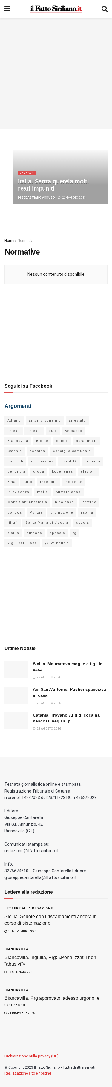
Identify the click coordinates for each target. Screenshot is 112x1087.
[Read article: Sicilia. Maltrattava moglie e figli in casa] (16, 669)
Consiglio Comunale (72, 451)
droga (38, 471)
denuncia (16, 471)
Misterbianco (68, 492)
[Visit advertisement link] (56, 73)
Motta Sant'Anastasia (27, 502)
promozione (61, 512)
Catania (14, 451)
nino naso (64, 502)
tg (74, 533)
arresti (13, 431)
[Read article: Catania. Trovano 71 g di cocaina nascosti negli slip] (16, 720)
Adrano (14, 420)
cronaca (92, 461)
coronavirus (42, 461)
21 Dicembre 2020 (21, 1013)
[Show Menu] (7, 9)
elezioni (88, 471)
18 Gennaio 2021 (20, 972)
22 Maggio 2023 (73, 197)
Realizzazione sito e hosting (27, 1073)
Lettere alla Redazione (28, 908)
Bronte (42, 441)
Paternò (89, 502)
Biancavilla (17, 441)
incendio (48, 482)
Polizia (36, 512)
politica (14, 512)
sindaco (34, 533)
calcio (62, 441)
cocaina (37, 451)
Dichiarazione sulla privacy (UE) (31, 1056)
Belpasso (73, 431)
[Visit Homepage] (56, 9)
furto (27, 482)
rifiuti (12, 523)
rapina (87, 512)
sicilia (13, 533)
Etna (11, 482)
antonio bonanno (45, 420)
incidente (73, 482)
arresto (34, 431)
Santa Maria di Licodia (46, 523)
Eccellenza (62, 471)
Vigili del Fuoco (22, 543)
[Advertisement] (56, 333)
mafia (42, 492)
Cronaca (27, 172)
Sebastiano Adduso (38, 197)
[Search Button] (105, 9)
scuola (82, 523)
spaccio (57, 533)
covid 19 (69, 461)
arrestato (77, 420)
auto (53, 431)
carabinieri (86, 441)
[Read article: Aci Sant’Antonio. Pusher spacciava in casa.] (16, 695)
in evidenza (18, 492)
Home (9, 241)
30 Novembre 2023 (21, 931)
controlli (15, 461)
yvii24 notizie (57, 543)
